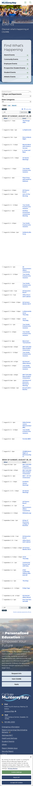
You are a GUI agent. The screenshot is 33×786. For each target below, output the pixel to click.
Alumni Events (9, 55)
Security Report (7, 751)
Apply (16, 684)
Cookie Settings (16, 772)
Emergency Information (11, 727)
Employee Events (10, 64)
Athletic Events (9, 77)
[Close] (31, 757)
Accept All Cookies (16, 782)
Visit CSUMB (16, 679)
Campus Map (9, 711)
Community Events (11, 59)
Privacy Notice (12, 768)
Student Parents (8, 741)
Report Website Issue (10, 748)
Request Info (16, 673)
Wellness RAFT (7, 735)
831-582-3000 (10, 722)
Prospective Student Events (14, 68)
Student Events (10, 72)
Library (4, 744)
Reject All (16, 777)
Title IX (4, 754)
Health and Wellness (9, 738)
